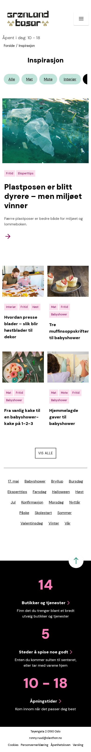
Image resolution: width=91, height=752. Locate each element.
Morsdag (56, 502)
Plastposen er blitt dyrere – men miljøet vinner (43, 196)
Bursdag (76, 481)
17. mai (13, 481)
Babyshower (35, 481)
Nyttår (74, 502)
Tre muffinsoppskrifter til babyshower (69, 331)
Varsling (78, 745)
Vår (67, 523)
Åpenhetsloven (60, 745)
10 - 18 (21, 38)
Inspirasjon (27, 46)
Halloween (61, 491)
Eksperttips (17, 491)
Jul (13, 502)
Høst (79, 491)
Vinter (54, 523)
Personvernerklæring (34, 745)
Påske (24, 512)
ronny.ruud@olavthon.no (45, 738)
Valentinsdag (32, 523)
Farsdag (39, 491)
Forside (9, 46)
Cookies (13, 745)
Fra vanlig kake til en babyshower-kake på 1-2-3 (22, 417)
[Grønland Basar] (28, 18)
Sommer (64, 512)
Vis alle (47, 453)
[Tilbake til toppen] (76, 560)
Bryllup (57, 481)
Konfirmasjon (32, 502)
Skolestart (43, 512)
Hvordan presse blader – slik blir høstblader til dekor (21, 327)
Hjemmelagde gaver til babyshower (63, 417)
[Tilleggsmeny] (81, 18)
